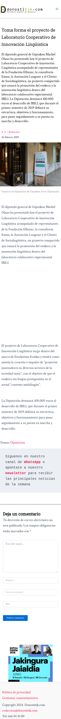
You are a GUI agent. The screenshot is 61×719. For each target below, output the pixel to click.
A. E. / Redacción (10, 132)
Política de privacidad (16, 692)
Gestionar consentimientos (20, 698)
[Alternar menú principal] (57, 9)
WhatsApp (32, 462)
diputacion (17, 442)
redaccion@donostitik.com (19, 710)
